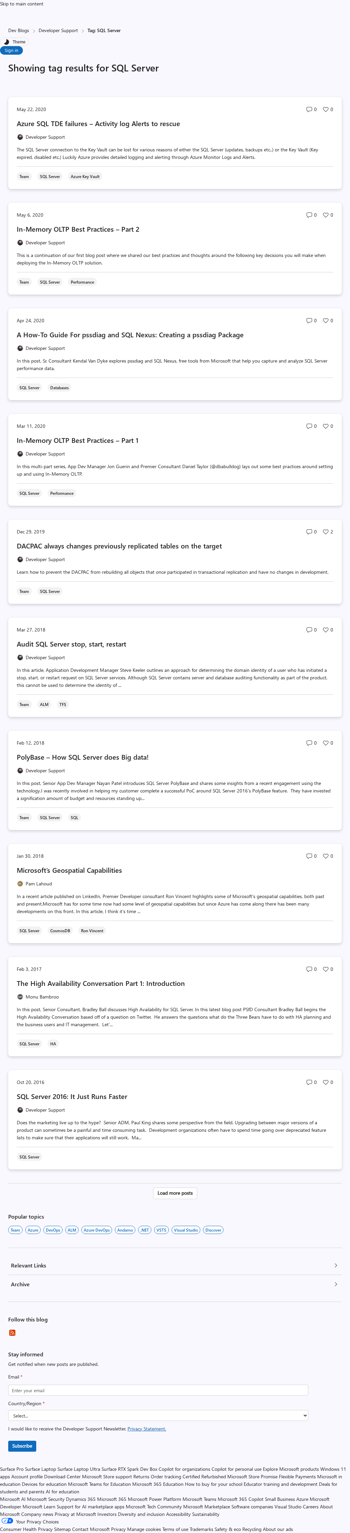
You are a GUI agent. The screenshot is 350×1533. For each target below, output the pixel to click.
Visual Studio (186, 1230)
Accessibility (178, 1514)
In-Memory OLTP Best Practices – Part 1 (77, 440)
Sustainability (205, 1514)
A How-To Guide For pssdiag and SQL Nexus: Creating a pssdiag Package (130, 334)
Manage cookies (144, 1529)
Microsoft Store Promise (252, 1476)
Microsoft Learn (39, 1506)
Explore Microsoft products (291, 1469)
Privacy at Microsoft (75, 1514)
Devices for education (44, 1484)
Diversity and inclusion (141, 1514)
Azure (33, 1230)
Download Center (62, 1476)
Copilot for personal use (236, 1469)
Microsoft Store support (107, 1476)
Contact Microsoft (91, 1529)
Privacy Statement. (146, 1428)
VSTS (161, 1230)
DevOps (53, 1230)
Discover (213, 1230)
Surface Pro (12, 1469)
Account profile (27, 1476)
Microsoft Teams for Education (99, 1484)
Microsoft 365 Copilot (241, 1499)
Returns (141, 1476)
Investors (107, 1514)
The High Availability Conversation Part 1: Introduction (101, 983)
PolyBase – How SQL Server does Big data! (83, 756)
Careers (311, 1506)
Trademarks (201, 1529)
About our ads (278, 1529)
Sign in (11, 50)
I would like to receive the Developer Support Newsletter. (87, 1428)
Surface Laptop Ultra (78, 1469)
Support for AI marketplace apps (90, 1506)
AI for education (62, 1491)
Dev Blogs (18, 30)
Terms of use (175, 1529)
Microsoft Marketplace (206, 1506)
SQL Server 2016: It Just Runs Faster (72, 1096)
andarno (125, 1230)
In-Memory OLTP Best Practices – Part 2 (78, 228)
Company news (37, 1514)
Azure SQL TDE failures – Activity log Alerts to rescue (98, 123)
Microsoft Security (46, 1499)
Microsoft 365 (111, 1499)
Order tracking (166, 1476)
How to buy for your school (213, 1484)
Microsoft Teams (199, 1499)
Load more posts (175, 1193)
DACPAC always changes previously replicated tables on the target (119, 545)
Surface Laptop (40, 1469)
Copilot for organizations (184, 1469)
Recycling (251, 1529)
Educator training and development (281, 1484)
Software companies (252, 1506)
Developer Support (58, 30)
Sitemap (62, 1529)
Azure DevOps (97, 1230)
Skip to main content (21, 3)
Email (15, 1376)
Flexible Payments (297, 1476)
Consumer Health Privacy (26, 1529)
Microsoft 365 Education (158, 1484)
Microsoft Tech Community (154, 1506)
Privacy (119, 1529)
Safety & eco (228, 1529)
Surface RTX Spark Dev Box (129, 1469)
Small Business (280, 1499)
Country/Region (26, 1403)
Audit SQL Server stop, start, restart (71, 643)
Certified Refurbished (204, 1476)
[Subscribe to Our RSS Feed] (12, 1333)
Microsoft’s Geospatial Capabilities (69, 869)
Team (15, 1230)
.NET (144, 1230)
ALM (72, 1230)
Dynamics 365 (81, 1499)
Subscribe (22, 1445)
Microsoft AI (13, 1499)
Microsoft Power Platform (154, 1499)
